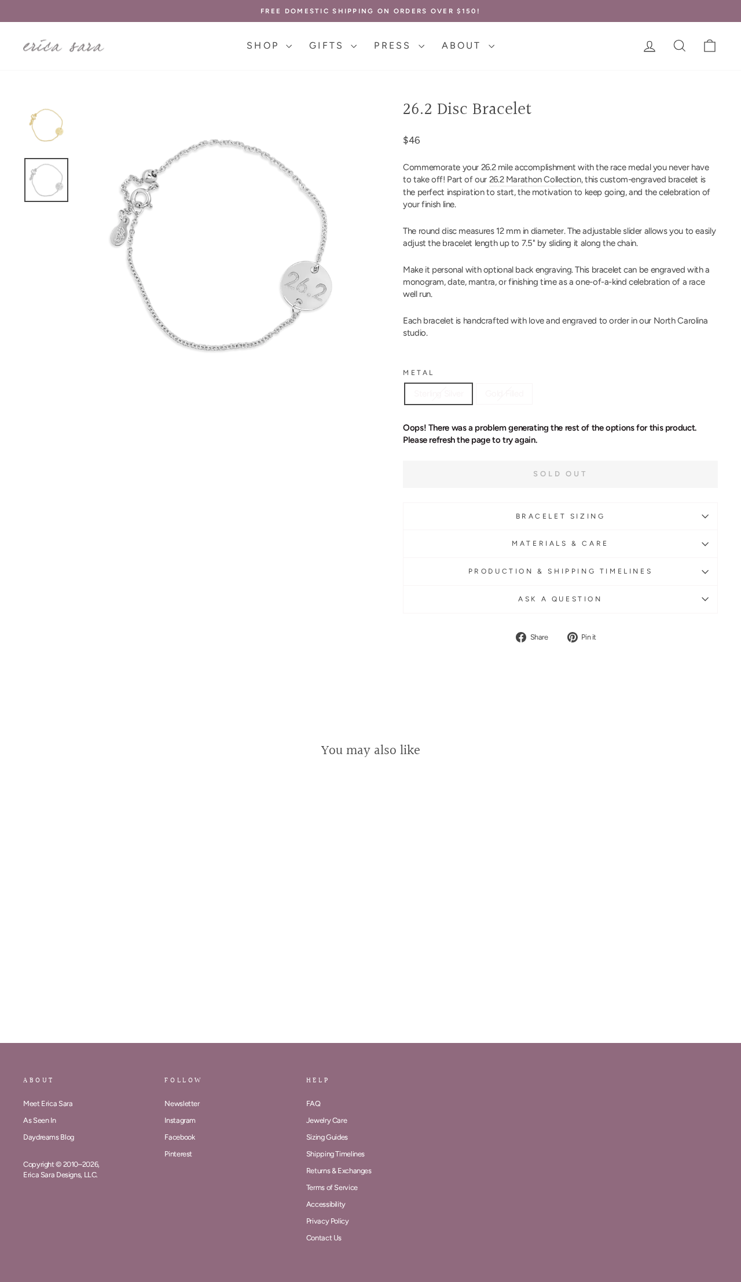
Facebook (179, 1137)
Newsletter (181, 1103)
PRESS (394, 45)
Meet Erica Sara (47, 1103)
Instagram (180, 1120)
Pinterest (178, 1153)
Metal (419, 373)
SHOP (265, 45)
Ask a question (560, 599)
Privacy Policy (327, 1221)
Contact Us (324, 1237)
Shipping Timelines (335, 1153)
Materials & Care (560, 543)
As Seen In (39, 1120)
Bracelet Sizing (561, 516)
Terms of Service (332, 1187)
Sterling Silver (438, 393)
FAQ (313, 1103)
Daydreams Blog (48, 1137)
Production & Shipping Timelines (560, 571)
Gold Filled (504, 393)
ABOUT (464, 45)
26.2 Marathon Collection (535, 179)
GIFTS (328, 45)
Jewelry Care (326, 1120)
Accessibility (326, 1204)
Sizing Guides (327, 1137)
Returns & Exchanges (339, 1170)
